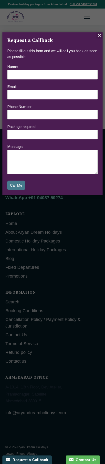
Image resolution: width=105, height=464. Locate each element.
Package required (21, 127)
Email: (12, 87)
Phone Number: (19, 107)
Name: (12, 67)
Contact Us (85, 460)
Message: (15, 147)
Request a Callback (29, 460)
